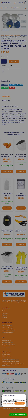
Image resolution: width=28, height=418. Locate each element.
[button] (19, 403)
